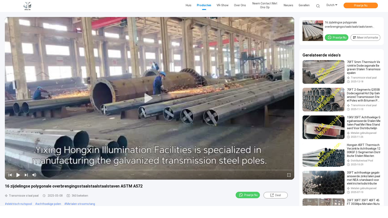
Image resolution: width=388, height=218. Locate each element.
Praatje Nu (361, 5)
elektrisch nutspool (19, 203)
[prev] (10, 175)
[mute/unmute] (34, 175)
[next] (26, 175)
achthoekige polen (49, 203)
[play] (149, 98)
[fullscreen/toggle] (289, 175)
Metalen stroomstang (80, 203)
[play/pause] (18, 175)
